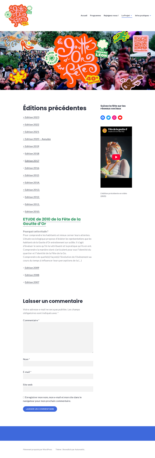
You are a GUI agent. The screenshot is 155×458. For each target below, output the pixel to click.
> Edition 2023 (31, 117)
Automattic (80, 449)
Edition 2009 (31, 267)
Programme (95, 15)
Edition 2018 (32, 153)
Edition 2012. (32, 197)
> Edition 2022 (31, 124)
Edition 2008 (32, 274)
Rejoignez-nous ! (111, 15)
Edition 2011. (32, 204)
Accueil (84, 15)
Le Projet (126, 15)
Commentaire (31, 320)
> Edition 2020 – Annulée (37, 139)
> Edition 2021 (31, 131)
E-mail (27, 371)
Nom (26, 359)
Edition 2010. (32, 211)
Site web (27, 384)
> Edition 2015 (31, 175)
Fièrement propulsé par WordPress (37, 449)
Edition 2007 (32, 282)
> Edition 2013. (31, 189)
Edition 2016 (31, 168)
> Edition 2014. (31, 182)
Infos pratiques (142, 15)
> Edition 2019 (31, 146)
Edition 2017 (32, 160)
